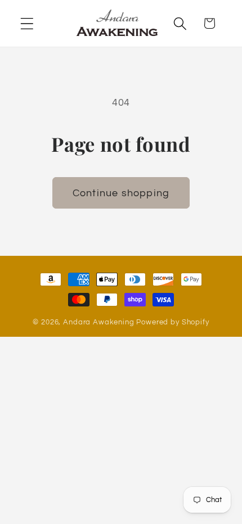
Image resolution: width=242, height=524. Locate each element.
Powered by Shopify (172, 322)
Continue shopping (121, 193)
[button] (27, 23)
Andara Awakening (98, 322)
